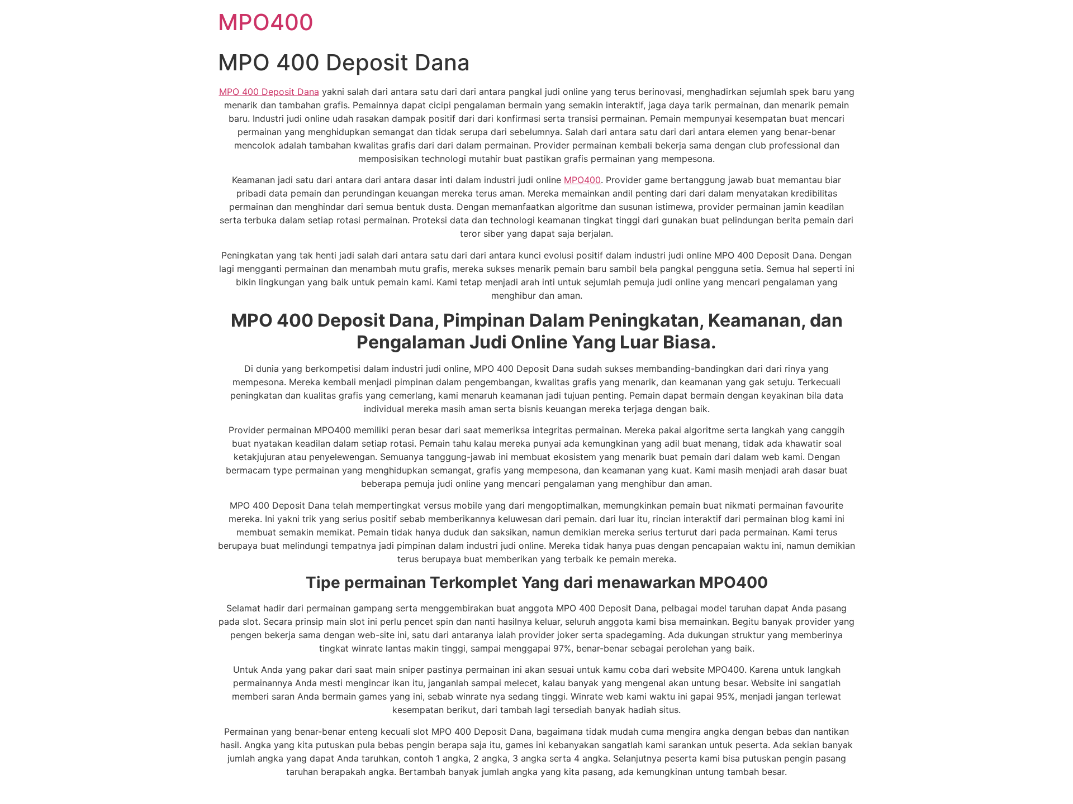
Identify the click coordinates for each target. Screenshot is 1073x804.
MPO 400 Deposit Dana (269, 91)
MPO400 (266, 22)
